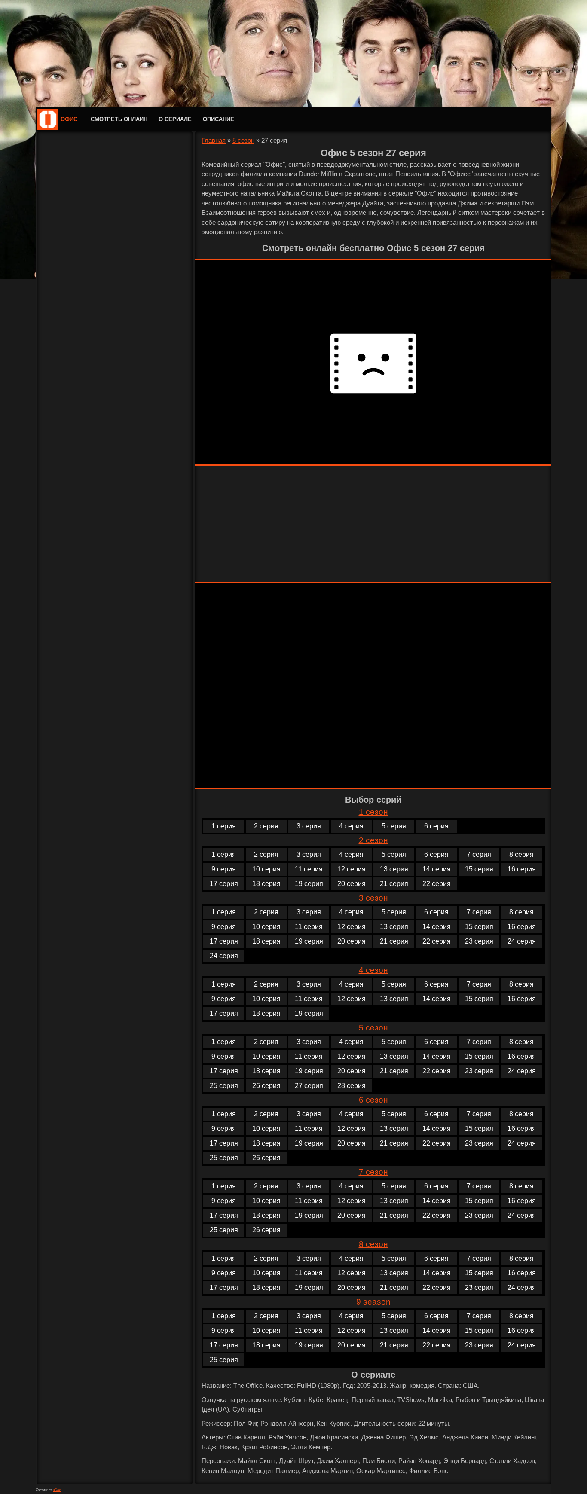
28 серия (351, 1085)
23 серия (479, 941)
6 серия (436, 826)
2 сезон (373, 840)
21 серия (394, 883)
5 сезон (243, 140)
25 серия (224, 1085)
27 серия (309, 1085)
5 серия (394, 826)
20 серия (351, 883)
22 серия (436, 883)
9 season (373, 1301)
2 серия (266, 826)
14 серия (436, 869)
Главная (214, 140)
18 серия (266, 883)
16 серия (522, 869)
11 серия (309, 869)
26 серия (266, 1085)
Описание (218, 119)
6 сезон (373, 1099)
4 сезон (373, 970)
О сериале (175, 119)
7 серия (479, 854)
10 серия (266, 869)
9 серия (223, 869)
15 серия (479, 869)
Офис (69, 119)
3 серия (309, 826)
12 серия (351, 869)
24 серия (522, 941)
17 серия (224, 883)
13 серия (394, 869)
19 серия (309, 883)
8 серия (521, 854)
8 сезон (373, 1244)
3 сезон (373, 897)
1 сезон (373, 811)
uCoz (57, 1490)
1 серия (223, 826)
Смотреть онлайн (119, 119)
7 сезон (373, 1171)
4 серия (351, 826)
